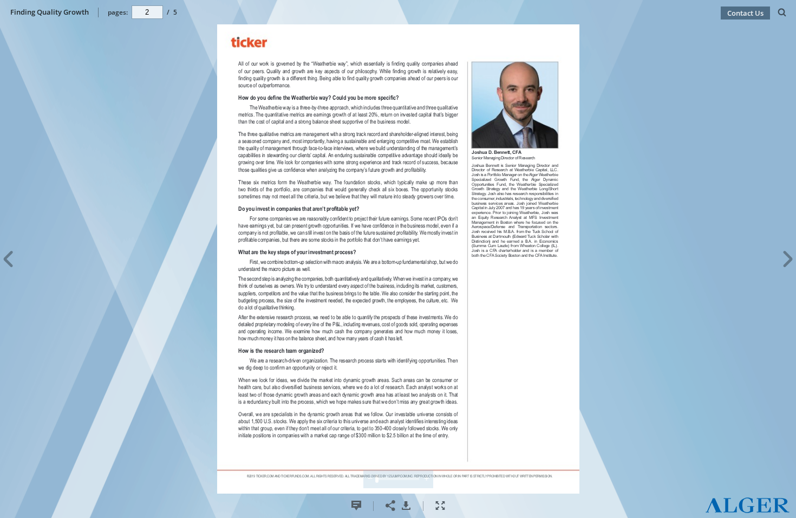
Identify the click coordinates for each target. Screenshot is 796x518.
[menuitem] (782, 12)
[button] (747, 511)
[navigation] (147, 11)
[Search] (782, 13)
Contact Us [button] (745, 13)
